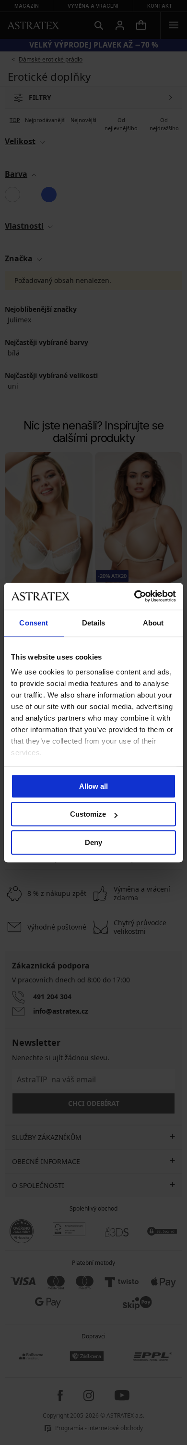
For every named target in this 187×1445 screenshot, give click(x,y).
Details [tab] (93, 623)
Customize (88, 814)
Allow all (93, 786)
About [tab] (153, 623)
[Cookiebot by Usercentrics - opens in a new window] (134, 596)
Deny (93, 842)
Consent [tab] (33, 623)
